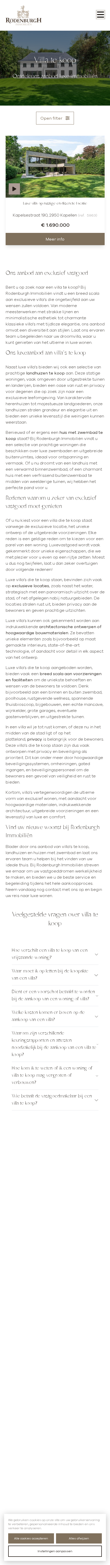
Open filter (51, 118)
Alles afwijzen (79, 1538)
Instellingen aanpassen (55, 1551)
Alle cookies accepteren (31, 1538)
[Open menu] (100, 14)
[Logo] (26, 15)
